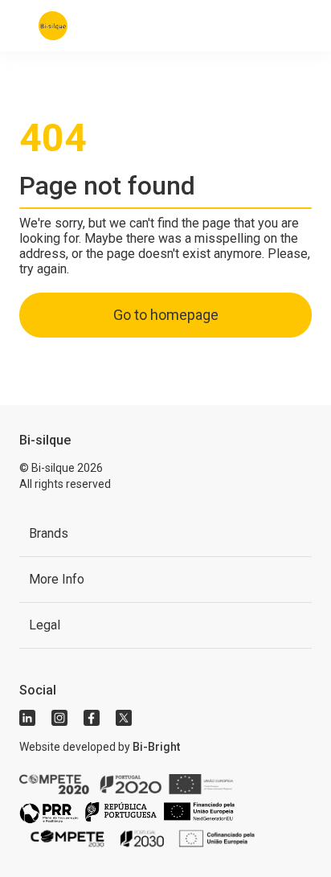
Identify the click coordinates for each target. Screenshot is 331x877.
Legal (44, 625)
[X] (124, 718)
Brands (48, 533)
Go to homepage (166, 314)
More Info (56, 579)
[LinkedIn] (27, 718)
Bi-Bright (156, 746)
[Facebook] (92, 718)
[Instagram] (59, 718)
